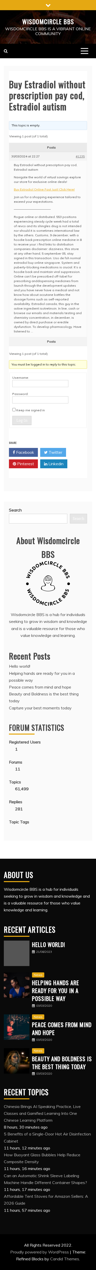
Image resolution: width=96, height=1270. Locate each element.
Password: (20, 394)
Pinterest (25, 463)
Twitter (55, 452)
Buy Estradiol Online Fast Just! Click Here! (44, 189)
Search (15, 510)
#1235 (80, 156)
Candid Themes (64, 1258)
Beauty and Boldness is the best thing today (62, 1063)
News (38, 975)
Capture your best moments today (40, 707)
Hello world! (19, 666)
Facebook (24, 452)
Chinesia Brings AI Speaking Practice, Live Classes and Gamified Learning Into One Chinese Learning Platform (42, 1113)
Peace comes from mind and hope (40, 687)
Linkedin (55, 463)
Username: (20, 377)
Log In (21, 420)
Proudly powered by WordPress (40, 1251)
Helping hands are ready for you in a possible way (55, 990)
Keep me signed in (30, 410)
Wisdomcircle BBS (48, 21)
